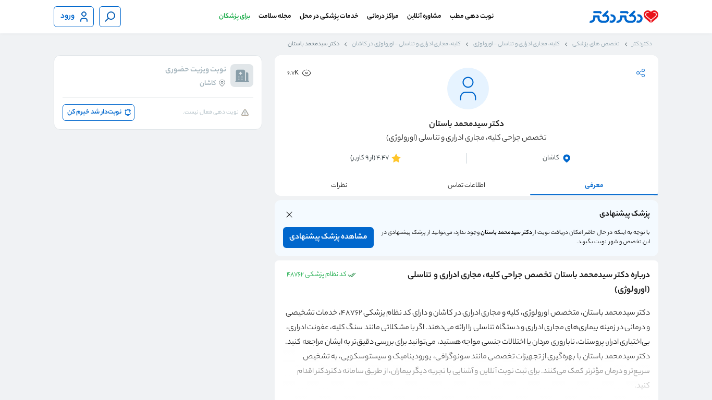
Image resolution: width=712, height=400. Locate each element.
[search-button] (110, 16)
